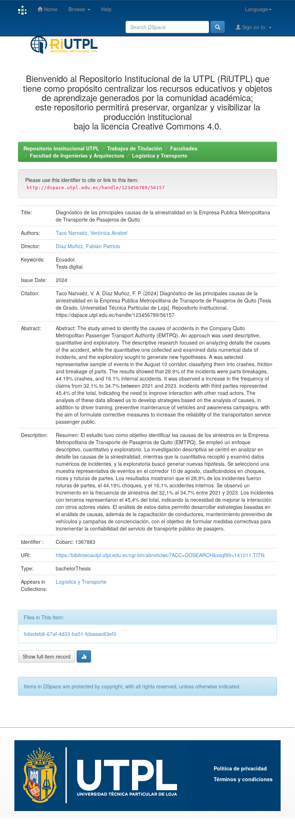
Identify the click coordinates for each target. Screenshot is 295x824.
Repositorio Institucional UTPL (61, 148)
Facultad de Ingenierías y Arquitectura (77, 155)
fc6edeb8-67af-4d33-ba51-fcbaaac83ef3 (70, 633)
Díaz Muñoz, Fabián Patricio (88, 246)
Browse (77, 9)
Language (256, 9)
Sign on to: (254, 27)
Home (50, 9)
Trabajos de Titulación (134, 148)
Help (106, 9)
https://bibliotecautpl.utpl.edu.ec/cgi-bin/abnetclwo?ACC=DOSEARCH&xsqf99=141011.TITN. (161, 555)
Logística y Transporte (159, 155)
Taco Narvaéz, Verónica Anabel (91, 232)
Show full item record (47, 656)
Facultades (184, 148)
